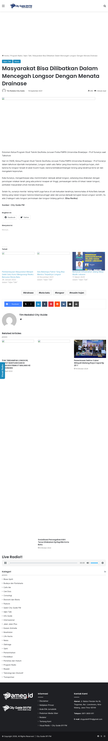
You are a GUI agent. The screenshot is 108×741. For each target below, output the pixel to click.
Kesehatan (8, 632)
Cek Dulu (7, 591)
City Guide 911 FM (43, 736)
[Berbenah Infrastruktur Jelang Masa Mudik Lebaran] (88, 261)
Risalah (7, 669)
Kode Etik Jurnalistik (48, 709)
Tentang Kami (45, 721)
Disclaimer (44, 701)
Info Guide (8, 616)
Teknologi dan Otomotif (13, 673)
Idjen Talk (27, 56)
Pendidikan (8, 657)
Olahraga (7, 644)
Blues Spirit (8, 579)
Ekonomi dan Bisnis (12, 600)
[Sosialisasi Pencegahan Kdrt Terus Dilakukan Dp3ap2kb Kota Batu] (54, 438)
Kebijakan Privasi (47, 705)
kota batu (45, 292)
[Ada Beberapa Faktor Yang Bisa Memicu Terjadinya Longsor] (53, 261)
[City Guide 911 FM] (21, 6)
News (16, 61)
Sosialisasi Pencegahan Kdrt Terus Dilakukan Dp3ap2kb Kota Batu (53, 542)
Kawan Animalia (10, 628)
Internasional (9, 620)
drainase (29, 292)
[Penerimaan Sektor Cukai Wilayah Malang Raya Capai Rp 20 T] (90, 349)
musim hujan (77, 292)
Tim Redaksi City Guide (16, 91)
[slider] (42, 563)
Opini (6, 648)
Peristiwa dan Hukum (12, 661)
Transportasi (9, 677)
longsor (60, 292)
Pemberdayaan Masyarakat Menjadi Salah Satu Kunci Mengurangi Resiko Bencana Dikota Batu (17, 274)
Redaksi (43, 717)
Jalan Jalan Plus (10, 624)
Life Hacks (8, 636)
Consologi (8, 595)
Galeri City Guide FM (12, 608)
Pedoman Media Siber (49, 713)
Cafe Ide (7, 587)
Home (6, 56)
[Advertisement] (54, 34)
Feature (7, 604)
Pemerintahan (9, 653)
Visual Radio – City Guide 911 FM (53, 725)
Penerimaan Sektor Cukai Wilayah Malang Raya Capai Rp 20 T (89, 363)
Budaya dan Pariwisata (13, 583)
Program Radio (16, 56)
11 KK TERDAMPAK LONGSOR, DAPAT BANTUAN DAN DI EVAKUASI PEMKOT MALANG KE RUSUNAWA (16, 364)
